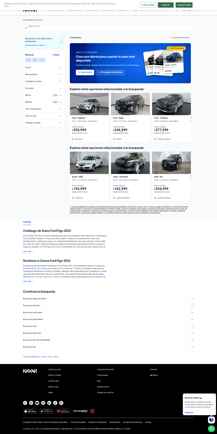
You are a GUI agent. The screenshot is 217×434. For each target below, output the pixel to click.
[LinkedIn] (49, 403)
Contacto (153, 369)
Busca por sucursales (32, 312)
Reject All (165, 5)
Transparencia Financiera (133, 422)
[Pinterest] (61, 403)
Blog (99, 381)
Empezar (189, 412)
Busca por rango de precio (34, 298)
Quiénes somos (103, 387)
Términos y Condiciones (97, 422)
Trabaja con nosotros (105, 392)
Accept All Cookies (184, 5)
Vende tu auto (53, 381)
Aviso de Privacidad (78, 422)
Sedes (50, 392)
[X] (43, 403)
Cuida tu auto (53, 387)
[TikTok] (55, 403)
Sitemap (148, 422)
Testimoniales (102, 375)
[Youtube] (37, 403)
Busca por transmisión (33, 319)
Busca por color (30, 326)
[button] (28, 60)
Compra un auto (54, 369)
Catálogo (27, 222)
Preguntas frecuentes (105, 369)
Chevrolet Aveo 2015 (32, 268)
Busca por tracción (31, 305)
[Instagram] (31, 403)
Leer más (27, 251)
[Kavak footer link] (30, 381)
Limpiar (56, 55)
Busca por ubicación (32, 333)
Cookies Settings (148, 5)
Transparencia (114, 422)
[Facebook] (25, 403)
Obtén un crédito (54, 375)
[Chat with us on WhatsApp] (211, 428)
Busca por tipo (29, 347)
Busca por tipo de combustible (36, 340)
